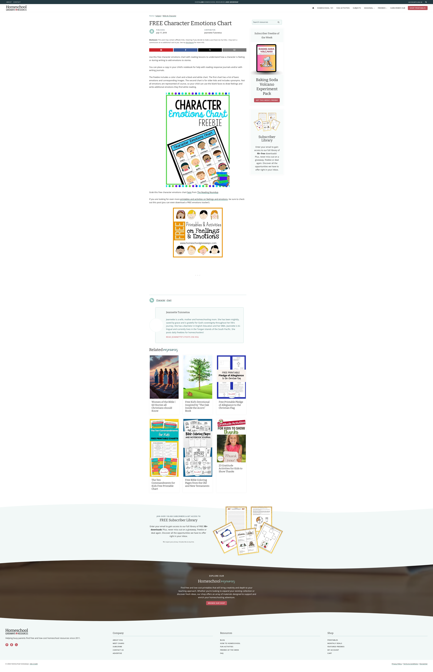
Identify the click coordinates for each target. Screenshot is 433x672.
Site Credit (34, 664)
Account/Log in (415, 2)
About (9, 2)
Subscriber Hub (397, 8)
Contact (17, 2)
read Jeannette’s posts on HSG (182, 337)
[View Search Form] (426, 2)
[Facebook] (186, 50)
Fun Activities (343, 8)
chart (169, 300)
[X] (210, 50)
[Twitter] (16, 644)
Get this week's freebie (267, 100)
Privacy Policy (397, 664)
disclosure (190, 42)
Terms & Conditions (410, 664)
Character (160, 300)
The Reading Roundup (207, 192)
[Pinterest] (161, 50)
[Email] (234, 50)
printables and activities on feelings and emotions (204, 199)
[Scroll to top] (425, 665)
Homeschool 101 (325, 8)
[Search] (278, 22)
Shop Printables (418, 8)
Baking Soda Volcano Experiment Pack (267, 87)
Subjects (357, 8)
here (189, 192)
